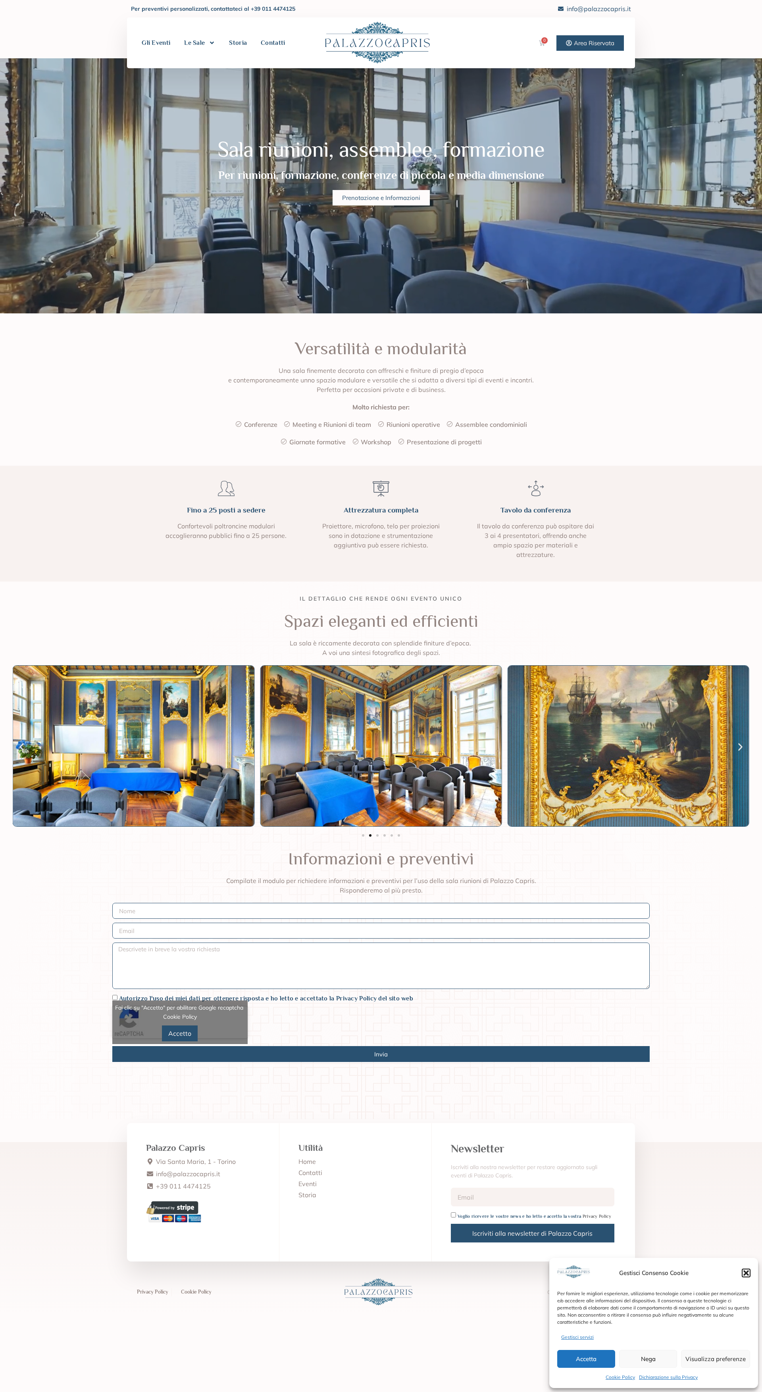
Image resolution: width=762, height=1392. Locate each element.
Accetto (179, 1033)
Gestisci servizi (577, 1337)
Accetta (586, 1359)
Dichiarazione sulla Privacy (668, 1377)
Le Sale (194, 42)
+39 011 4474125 (273, 8)
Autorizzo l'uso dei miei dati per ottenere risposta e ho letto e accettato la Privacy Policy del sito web (266, 998)
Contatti (273, 42)
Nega (648, 1359)
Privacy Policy (597, 1216)
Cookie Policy (620, 1377)
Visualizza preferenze (715, 1359)
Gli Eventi (156, 42)
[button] (746, 1273)
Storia (238, 42)
